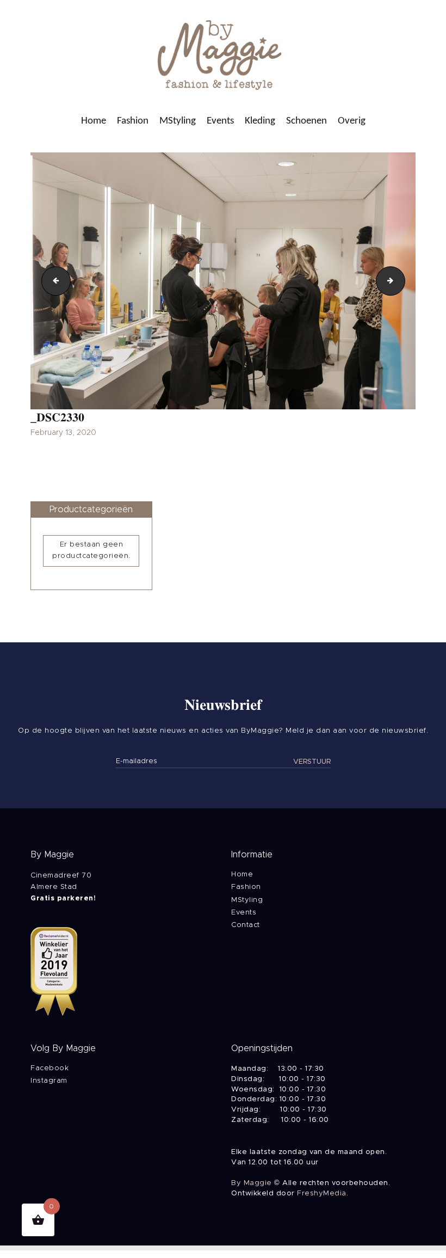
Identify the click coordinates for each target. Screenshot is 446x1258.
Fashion (246, 887)
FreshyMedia (321, 1193)
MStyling (247, 900)
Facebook (49, 1068)
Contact (245, 925)
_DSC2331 (401, 280)
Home (242, 874)
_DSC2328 (53, 280)
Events (243, 912)
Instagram (48, 1080)
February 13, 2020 (63, 433)
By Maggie (251, 1183)
